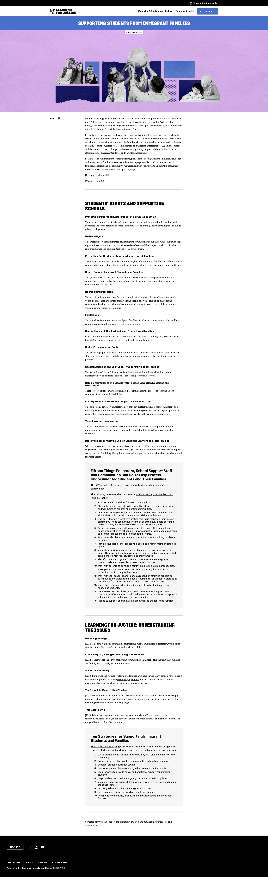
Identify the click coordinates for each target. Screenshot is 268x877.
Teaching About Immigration (101, 421)
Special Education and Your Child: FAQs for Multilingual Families (122, 367)
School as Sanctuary (97, 671)
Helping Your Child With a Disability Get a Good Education (118, 383)
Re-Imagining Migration (99, 292)
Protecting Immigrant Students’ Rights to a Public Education (120, 217)
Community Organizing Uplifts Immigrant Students (114, 654)
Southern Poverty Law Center (37, 868)
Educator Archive (185, 11)
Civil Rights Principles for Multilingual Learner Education (118, 401)
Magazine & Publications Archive (155, 11)
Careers (43, 863)
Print (53, 118)
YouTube (42, 847)
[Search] (216, 3)
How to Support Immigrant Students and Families (114, 272)
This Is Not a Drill (95, 710)
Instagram (36, 847)
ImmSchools (92, 315)
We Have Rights (94, 236)
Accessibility (59, 863)
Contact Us (13, 863)
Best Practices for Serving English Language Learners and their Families (127, 441)
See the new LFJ (207, 11)
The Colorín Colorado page (105, 747)
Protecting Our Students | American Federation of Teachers (120, 256)
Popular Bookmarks (203, 3)
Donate (15, 847)
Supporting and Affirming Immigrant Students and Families (119, 331)
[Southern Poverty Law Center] (52, 11)
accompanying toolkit (128, 679)
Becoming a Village (96, 638)
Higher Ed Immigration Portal (102, 347)
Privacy (29, 863)
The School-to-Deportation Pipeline (106, 690)
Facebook (30, 847)
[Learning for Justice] (66, 11)
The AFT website (100, 485)
